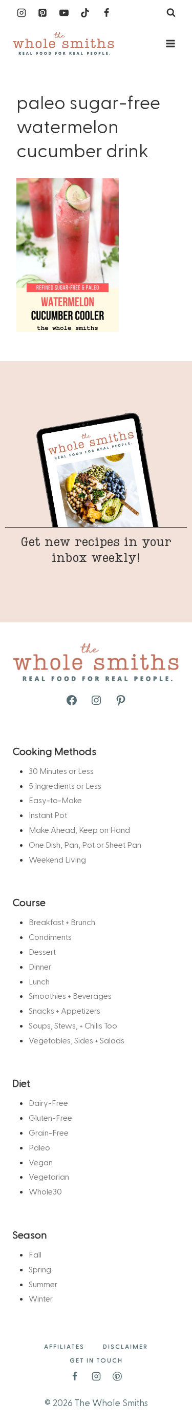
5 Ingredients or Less (65, 785)
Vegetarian (49, 1176)
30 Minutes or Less (61, 771)
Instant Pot (48, 815)
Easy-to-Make (55, 800)
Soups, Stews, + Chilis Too (73, 1025)
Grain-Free (49, 1132)
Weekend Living (57, 859)
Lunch (39, 981)
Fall (35, 1254)
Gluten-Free (50, 1117)
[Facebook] (106, 13)
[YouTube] (64, 13)
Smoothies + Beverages (70, 995)
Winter (41, 1298)
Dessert (42, 951)
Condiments (50, 936)
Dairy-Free (48, 1102)
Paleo (39, 1147)
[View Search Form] (171, 13)
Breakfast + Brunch (62, 922)
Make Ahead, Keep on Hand (79, 829)
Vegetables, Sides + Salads (76, 1040)
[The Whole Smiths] (63, 43)
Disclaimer (125, 1346)
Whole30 (45, 1191)
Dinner (40, 966)
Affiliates (64, 1346)
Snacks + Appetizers (64, 1010)
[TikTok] (85, 13)
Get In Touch (96, 1360)
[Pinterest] (42, 13)
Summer (43, 1284)
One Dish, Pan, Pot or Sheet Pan (85, 844)
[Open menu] (170, 43)
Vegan (41, 1162)
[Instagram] (21, 13)
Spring (40, 1269)
